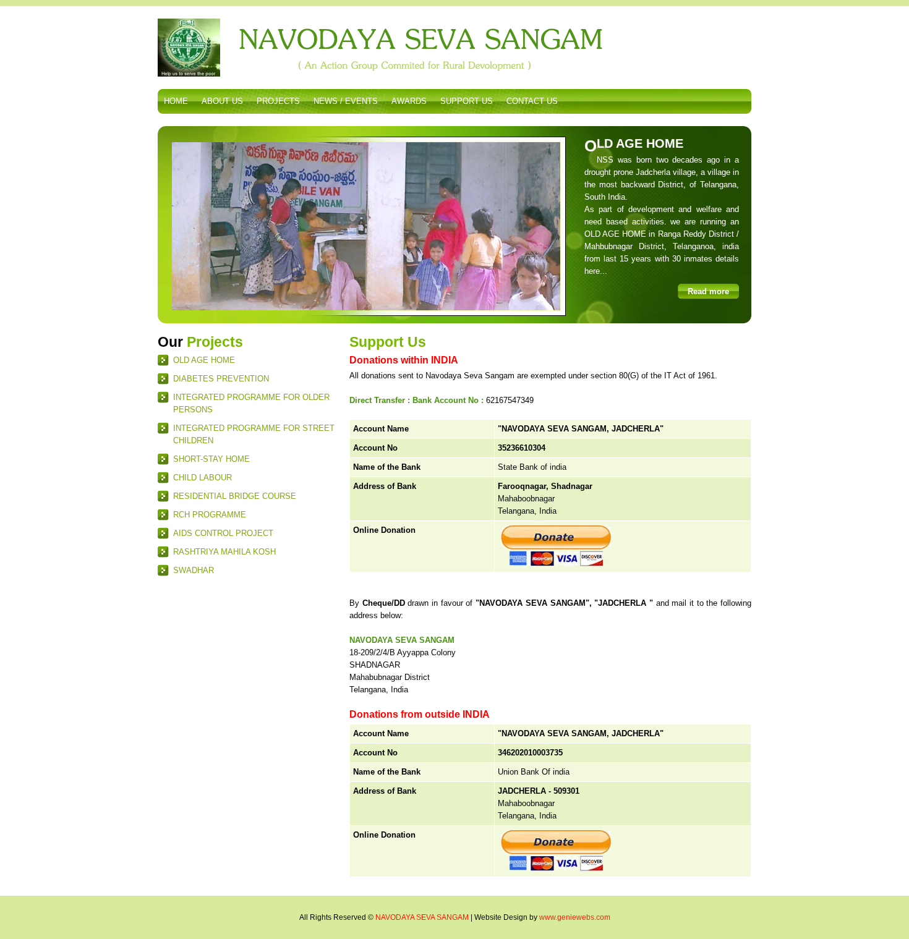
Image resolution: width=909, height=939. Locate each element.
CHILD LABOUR (202, 477)
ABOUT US (222, 101)
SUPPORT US (466, 101)
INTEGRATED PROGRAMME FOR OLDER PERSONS (251, 403)
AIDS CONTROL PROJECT (223, 533)
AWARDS (409, 101)
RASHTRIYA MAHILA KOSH (224, 551)
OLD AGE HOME (204, 360)
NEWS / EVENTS (346, 101)
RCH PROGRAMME (209, 514)
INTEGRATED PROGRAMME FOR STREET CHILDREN (254, 434)
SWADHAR (193, 570)
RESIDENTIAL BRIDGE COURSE (234, 496)
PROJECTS (278, 101)
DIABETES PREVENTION (221, 378)
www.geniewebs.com (574, 917)
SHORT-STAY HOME (211, 459)
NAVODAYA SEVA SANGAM (422, 917)
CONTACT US (532, 101)
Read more (708, 291)
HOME (176, 101)
